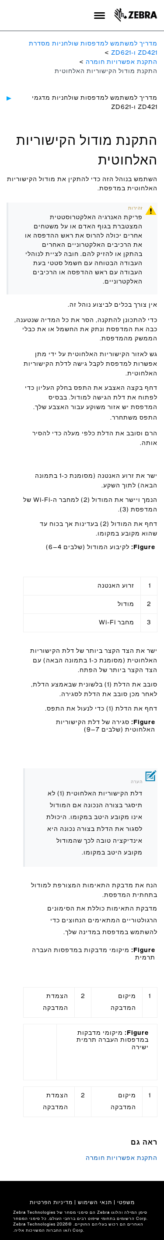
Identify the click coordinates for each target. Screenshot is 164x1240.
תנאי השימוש (95, 1202)
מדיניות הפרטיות (51, 1202)
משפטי (126, 1202)
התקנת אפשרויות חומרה (121, 62)
